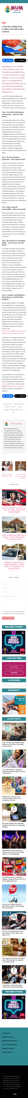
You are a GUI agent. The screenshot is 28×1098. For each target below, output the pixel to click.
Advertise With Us (8, 1048)
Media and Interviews (9, 1041)
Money (20, 406)
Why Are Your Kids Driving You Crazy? (7, 475)
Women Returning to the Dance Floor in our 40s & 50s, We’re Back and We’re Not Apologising (13, 852)
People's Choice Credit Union (14, 409)
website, (4, 384)
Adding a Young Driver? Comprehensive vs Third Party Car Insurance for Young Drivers (14, 565)
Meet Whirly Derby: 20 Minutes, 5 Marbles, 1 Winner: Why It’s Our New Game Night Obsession (14, 879)
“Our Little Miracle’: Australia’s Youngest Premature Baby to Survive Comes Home (13, 771)
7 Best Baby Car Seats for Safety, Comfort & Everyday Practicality (12, 986)
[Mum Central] (14, 9)
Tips (14, 412)
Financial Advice (10, 406)
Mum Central (6, 34)
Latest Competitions (9, 1045)
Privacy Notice (7, 1052)
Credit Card (7, 404)
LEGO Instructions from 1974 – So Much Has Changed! (20, 476)
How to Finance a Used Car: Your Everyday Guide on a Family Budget (14, 509)
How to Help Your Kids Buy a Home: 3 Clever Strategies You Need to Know (14, 537)
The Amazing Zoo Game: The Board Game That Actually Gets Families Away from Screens (13, 960)
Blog (3, 22)
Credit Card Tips (19, 404)
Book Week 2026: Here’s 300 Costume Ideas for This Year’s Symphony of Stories (11, 798)
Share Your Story (8, 1037)
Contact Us (6, 1033)
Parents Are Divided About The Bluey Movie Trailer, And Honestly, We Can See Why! (13, 906)
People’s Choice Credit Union (16, 386)
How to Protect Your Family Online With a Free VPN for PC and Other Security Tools (13, 744)
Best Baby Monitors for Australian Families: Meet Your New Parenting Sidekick (13, 825)
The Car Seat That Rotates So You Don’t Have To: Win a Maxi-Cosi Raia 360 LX (12, 933)
